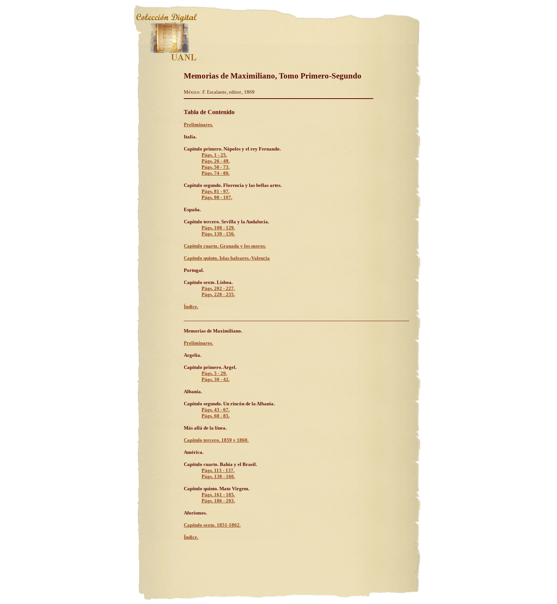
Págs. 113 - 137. (218, 470)
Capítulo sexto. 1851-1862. (212, 525)
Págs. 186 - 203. (218, 501)
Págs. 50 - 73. (216, 167)
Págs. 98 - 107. (217, 197)
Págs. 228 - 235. (218, 294)
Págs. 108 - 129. (218, 228)
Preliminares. (198, 124)
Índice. (191, 306)
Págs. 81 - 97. (216, 191)
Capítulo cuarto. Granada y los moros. (225, 246)
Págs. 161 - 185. (218, 494)
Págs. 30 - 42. (216, 379)
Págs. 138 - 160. (218, 476)
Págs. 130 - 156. (218, 234)
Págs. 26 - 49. (216, 161)
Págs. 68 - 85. (216, 416)
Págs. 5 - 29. (214, 373)
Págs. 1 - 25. (214, 155)
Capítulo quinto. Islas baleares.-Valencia (227, 258)
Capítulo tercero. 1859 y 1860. (216, 440)
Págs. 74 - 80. (216, 173)
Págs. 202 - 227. (218, 288)
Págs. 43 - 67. (216, 410)
